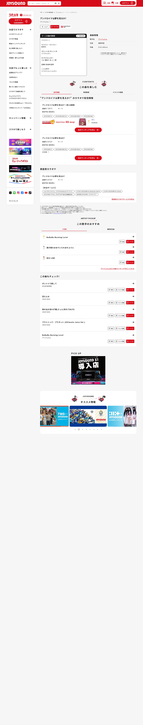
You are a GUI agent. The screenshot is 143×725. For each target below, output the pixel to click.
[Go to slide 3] (82, 429)
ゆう (92, 119)
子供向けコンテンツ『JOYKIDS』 (20, 108)
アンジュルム (59, 12)
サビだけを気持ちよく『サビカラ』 (21, 103)
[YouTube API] (58, 213)
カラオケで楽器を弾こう (17, 91)
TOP (41, 12)
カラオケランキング (15, 34)
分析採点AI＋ (13, 77)
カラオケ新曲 (13, 39)
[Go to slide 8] (101, 429)
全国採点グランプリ (15, 72)
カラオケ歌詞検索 (49, 12)
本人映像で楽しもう (15, 48)
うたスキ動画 (13, 82)
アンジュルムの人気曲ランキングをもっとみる (117, 269)
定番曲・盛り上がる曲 (16, 58)
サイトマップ (13, 201)
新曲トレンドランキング (17, 43)
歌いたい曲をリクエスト (17, 87)
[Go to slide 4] (86, 429)
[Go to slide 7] (97, 429)
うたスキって (27, 15)
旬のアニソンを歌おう (16, 53)
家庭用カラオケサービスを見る (123, 199)
